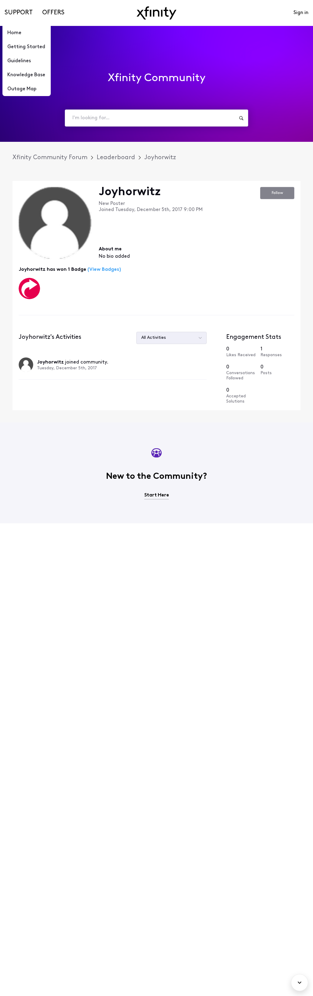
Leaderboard (116, 158)
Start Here (156, 495)
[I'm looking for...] (241, 118)
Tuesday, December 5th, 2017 (67, 368)
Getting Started (26, 47)
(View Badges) (103, 269)
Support (19, 13)
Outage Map (21, 89)
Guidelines (19, 61)
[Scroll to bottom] (299, 982)
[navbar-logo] (156, 13)
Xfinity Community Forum (50, 158)
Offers (53, 13)
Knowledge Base (26, 75)
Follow (277, 193)
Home (14, 32)
